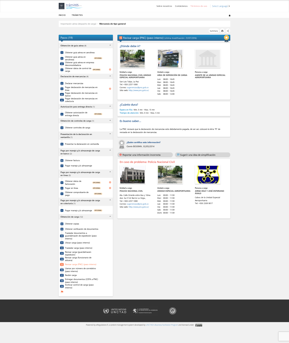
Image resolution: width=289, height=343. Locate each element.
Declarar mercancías (74, 83)
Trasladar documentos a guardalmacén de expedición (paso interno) (81, 236)
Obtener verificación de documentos (81, 229)
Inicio (62, 15)
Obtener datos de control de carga (78, 70)
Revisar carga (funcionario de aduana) (78, 259)
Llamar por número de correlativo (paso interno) (80, 270)
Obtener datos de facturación (73, 182)
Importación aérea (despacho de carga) (78, 23)
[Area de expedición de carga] (170, 58)
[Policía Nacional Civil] (132, 174)
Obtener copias (72, 223)
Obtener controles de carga (77, 127)
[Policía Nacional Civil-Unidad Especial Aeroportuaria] (132, 58)
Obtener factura (72, 160)
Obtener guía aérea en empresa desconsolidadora (79, 64)
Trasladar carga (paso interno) (78, 248)
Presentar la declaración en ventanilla (82, 144)
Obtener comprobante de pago (77, 193)
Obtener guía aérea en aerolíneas (75, 58)
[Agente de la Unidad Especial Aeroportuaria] (208, 58)
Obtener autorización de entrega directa (76, 114)
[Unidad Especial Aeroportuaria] (170, 174)
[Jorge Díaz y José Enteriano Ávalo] (208, 174)
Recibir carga (71, 275)
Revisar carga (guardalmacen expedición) (78, 253)
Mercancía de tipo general (112, 23)
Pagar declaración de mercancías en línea (81, 88)
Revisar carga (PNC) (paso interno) (80, 264)
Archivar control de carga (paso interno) (79, 286)
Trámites (77, 15)
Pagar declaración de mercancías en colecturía (81, 100)
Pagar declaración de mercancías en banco (81, 94)
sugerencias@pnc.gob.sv (138, 87)
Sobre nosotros (164, 6)
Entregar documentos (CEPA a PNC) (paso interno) (81, 280)
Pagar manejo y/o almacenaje (78, 165)
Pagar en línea (71, 188)
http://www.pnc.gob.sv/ (139, 90)
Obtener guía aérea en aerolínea (80, 52)
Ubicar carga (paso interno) (77, 242)
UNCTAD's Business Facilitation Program (162, 325)
